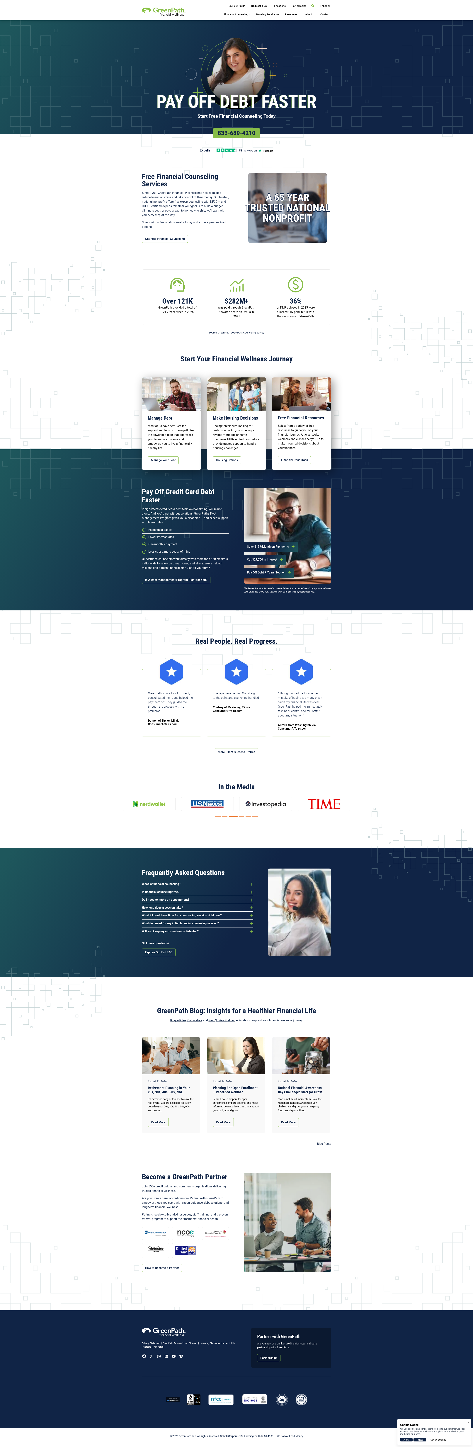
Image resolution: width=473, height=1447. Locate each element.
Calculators (194, 1020)
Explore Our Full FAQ (158, 952)
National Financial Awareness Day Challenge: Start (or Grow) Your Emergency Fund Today (300, 1090)
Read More (158, 1122)
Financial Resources (294, 460)
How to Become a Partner (162, 1268)
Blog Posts (324, 1143)
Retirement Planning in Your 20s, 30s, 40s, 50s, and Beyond (169, 1090)
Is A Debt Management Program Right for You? (176, 580)
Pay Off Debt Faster (236, 101)
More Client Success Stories (236, 752)
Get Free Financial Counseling (165, 239)
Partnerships (268, 1358)
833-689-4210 (236, 133)
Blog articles (178, 1020)
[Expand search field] (313, 5)
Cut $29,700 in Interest (262, 559)
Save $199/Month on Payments (268, 546)
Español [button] (325, 5)
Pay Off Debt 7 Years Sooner (266, 572)
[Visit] (255, 1400)
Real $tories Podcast (222, 1020)
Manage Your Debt (163, 460)
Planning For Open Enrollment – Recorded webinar (235, 1090)
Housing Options (227, 460)
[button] (218, 816)
